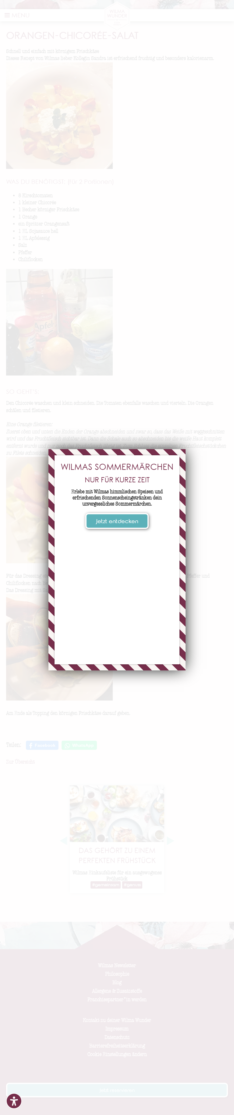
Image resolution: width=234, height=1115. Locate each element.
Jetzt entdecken (117, 522)
